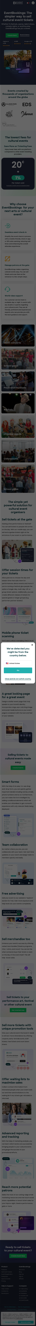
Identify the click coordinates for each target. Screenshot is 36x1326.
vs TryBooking (23, 1289)
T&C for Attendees (10, 1307)
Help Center (5, 1289)
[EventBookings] (18, 3)
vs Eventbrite (23, 1291)
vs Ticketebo (23, 1293)
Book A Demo (24, 35)
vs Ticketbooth (23, 1296)
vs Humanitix (23, 1298)
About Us (22, 1270)
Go (18, 670)
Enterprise (4, 1276)
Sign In (21, 1276)
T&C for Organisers (24, 1307)
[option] (18, 335)
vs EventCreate (23, 1300)
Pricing (3, 1281)
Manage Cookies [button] (10, 1322)
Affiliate (21, 1279)
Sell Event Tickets (6, 1272)
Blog (20, 1272)
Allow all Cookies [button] (26, 1322)
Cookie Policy (22, 1310)
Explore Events (5, 1279)
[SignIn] (33, 2)
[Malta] (28, 3)
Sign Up (21, 1274)
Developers (5, 1293)
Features (4, 1270)
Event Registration (7, 1274)
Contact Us (4, 1291)
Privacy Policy (11, 1310)
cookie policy (19, 1318)
